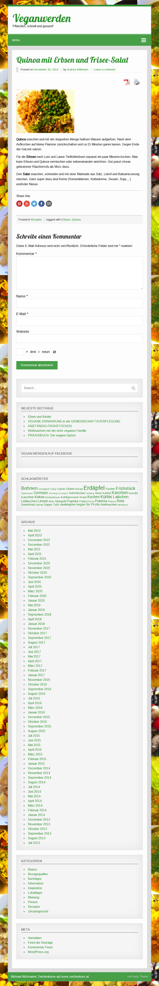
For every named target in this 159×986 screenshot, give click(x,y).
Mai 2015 (34, 745)
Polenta (101, 501)
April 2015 (35, 749)
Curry (53, 488)
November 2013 (39, 824)
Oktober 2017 (37, 633)
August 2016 (36, 693)
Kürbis (106, 496)
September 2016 (39, 689)
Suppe (48, 504)
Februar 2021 (37, 558)
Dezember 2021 (39, 544)
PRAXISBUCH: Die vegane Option (52, 435)
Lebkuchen (29, 501)
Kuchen (93, 497)
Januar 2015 (36, 763)
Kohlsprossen (70, 497)
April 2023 (35, 535)
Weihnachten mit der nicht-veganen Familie (57, 430)
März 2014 (35, 805)
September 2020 (39, 577)
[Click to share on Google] (27, 204)
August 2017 (36, 642)
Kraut (83, 497)
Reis (120, 501)
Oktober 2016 (37, 684)
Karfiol (106, 493)
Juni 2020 (34, 582)
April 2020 (35, 586)
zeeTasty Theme (137, 976)
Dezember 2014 (39, 768)
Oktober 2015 (37, 721)
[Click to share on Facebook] (41, 204)
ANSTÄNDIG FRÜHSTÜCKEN (50, 426)
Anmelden (34, 938)
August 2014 (36, 782)
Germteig (53, 493)
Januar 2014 (36, 815)
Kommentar (26, 254)
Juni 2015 (34, 740)
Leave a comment (104, 69)
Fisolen (110, 488)
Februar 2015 (37, 759)
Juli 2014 (34, 787)
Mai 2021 (34, 549)
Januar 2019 (36, 610)
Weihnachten (109, 504)
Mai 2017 (34, 656)
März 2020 (35, 591)
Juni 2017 (34, 651)
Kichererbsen (52, 497)
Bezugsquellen (38, 874)
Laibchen (121, 497)
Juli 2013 (34, 842)
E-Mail (22, 314)
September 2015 (39, 726)
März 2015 (35, 754)
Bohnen (29, 488)
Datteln (61, 488)
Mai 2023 (34, 530)
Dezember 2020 (39, 563)
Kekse (39, 497)
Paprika (72, 501)
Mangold (60, 501)
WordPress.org (38, 952)
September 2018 (39, 614)
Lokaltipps (35, 892)
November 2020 (39, 568)
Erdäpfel (94, 488)
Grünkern (63, 493)
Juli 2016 (34, 698)
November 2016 (39, 679)
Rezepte (36, 219)
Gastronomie (27, 493)
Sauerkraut (28, 504)
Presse (112, 501)
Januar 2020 (36, 600)
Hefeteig (90, 493)
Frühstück (125, 488)
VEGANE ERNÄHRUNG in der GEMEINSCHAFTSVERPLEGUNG (74, 421)
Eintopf (79, 488)
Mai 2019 (34, 605)
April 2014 (35, 801)
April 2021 (35, 554)
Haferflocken (77, 493)
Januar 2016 (36, 712)
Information (35, 883)
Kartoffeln (27, 497)
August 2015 (36, 731)
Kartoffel (133, 493)
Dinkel (70, 488)
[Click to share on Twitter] (34, 204)
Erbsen (65, 219)
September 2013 (39, 833)
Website (22, 332)
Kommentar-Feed (40, 947)
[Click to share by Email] (49, 204)
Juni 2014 (34, 791)
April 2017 (35, 661)
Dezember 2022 (39, 540)
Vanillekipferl (67, 504)
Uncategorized (38, 911)
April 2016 (35, 703)
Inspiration (35, 888)
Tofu (56, 504)
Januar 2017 (36, 675)
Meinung (33, 897)
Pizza (90, 501)
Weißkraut (123, 505)
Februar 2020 (37, 596)
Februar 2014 (37, 810)
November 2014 (39, 773)
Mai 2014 (34, 796)
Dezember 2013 (39, 819)
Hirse (98, 493)
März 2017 (35, 665)
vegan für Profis (88, 504)
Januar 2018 (36, 623)
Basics (32, 869)
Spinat (39, 504)
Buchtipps (34, 878)
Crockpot (43, 488)
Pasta (83, 501)
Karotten (120, 492)
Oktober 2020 (37, 572)
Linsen (43, 501)
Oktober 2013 (37, 828)
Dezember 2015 (39, 717)
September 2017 (39, 637)
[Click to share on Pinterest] (19, 204)
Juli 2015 (34, 735)
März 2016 (35, 707)
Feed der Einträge (40, 942)
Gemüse (41, 493)
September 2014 (39, 777)
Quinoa (76, 219)
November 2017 (39, 628)
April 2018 (35, 619)
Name (22, 296)
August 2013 (36, 838)
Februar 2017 (37, 670)
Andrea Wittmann (77, 69)
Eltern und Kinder (39, 416)
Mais (51, 501)
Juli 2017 (34, 647)
